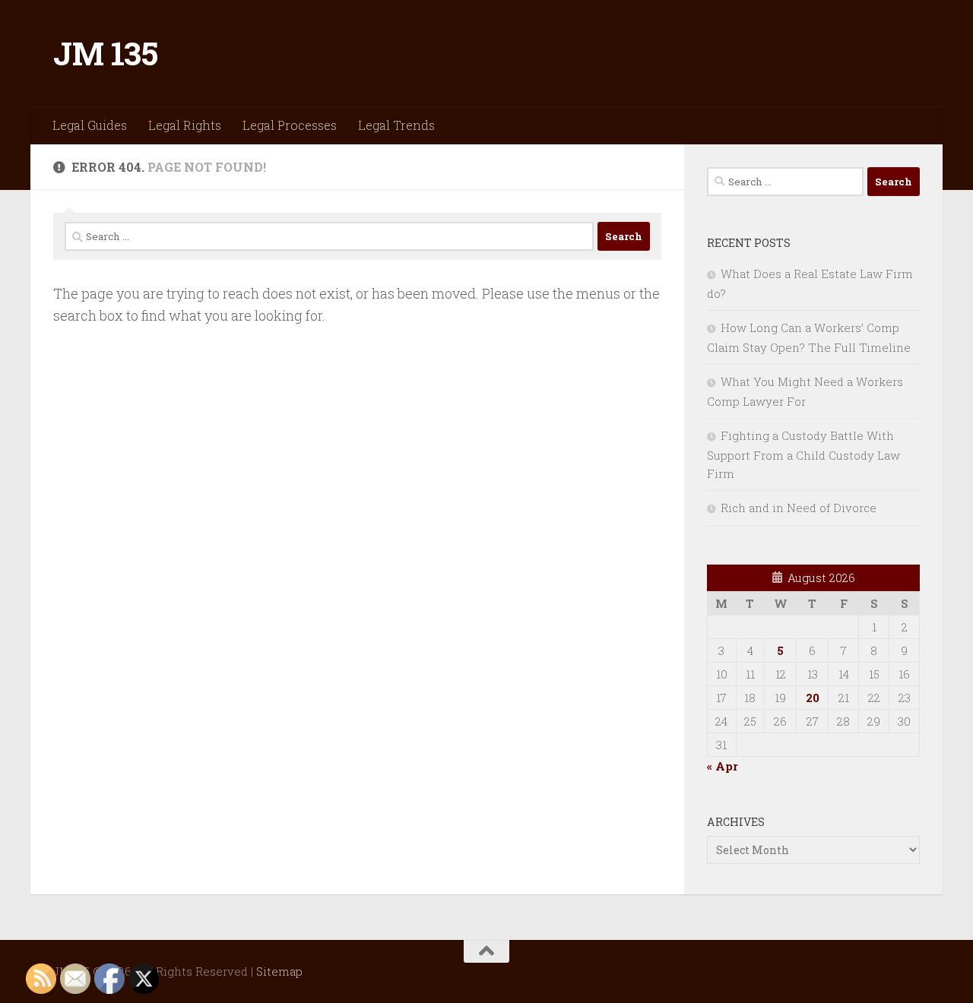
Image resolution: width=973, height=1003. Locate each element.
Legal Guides (89, 125)
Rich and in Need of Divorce (798, 507)
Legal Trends (396, 125)
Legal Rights (184, 125)
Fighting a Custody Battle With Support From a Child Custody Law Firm (803, 454)
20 (812, 697)
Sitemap (279, 971)
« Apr (722, 766)
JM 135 (105, 53)
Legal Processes (289, 125)
